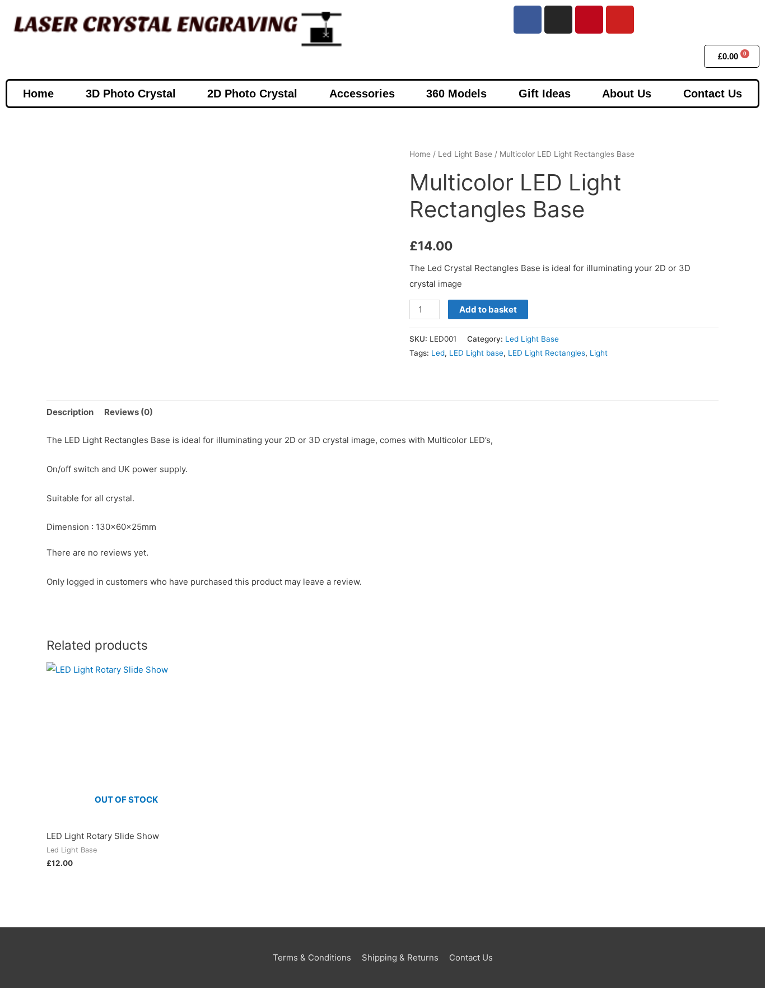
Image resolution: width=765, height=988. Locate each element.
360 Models (456, 93)
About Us (626, 93)
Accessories (362, 93)
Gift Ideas (545, 93)
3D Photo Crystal (131, 93)
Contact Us (712, 93)
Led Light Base (465, 154)
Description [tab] (70, 412)
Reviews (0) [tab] (128, 412)
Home (38, 93)
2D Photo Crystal (252, 93)
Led (438, 352)
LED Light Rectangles (546, 352)
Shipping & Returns (400, 957)
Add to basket (488, 309)
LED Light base (476, 352)
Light (599, 352)
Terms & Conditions (312, 957)
